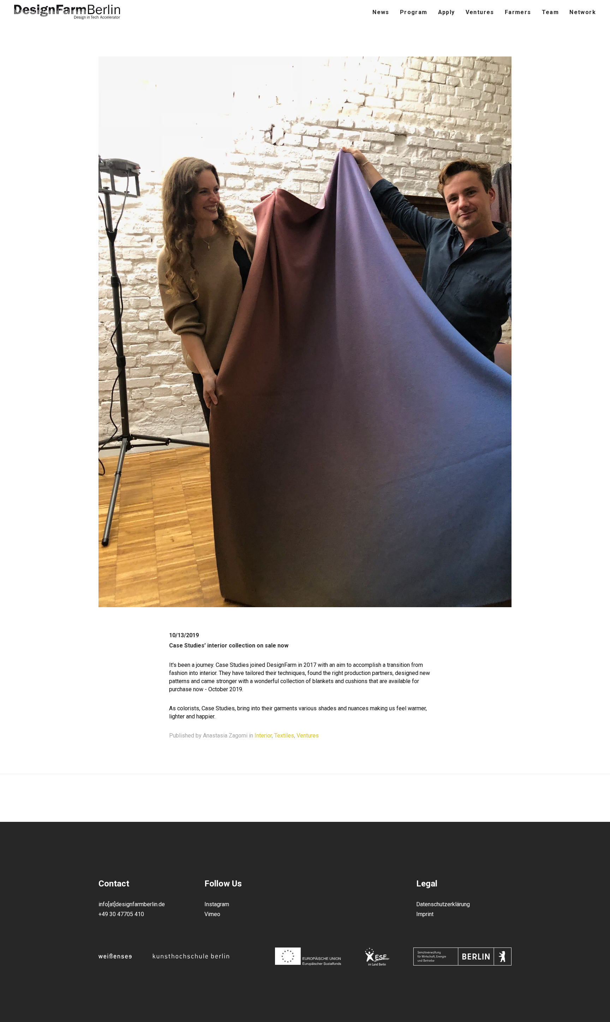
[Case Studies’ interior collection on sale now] (305, 604)
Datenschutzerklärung (443, 904)
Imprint (424, 914)
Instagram (216, 904)
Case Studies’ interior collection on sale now (228, 645)
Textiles (284, 735)
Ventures (308, 735)
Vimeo (212, 914)
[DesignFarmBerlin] (67, 12)
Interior (263, 735)
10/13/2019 (184, 635)
